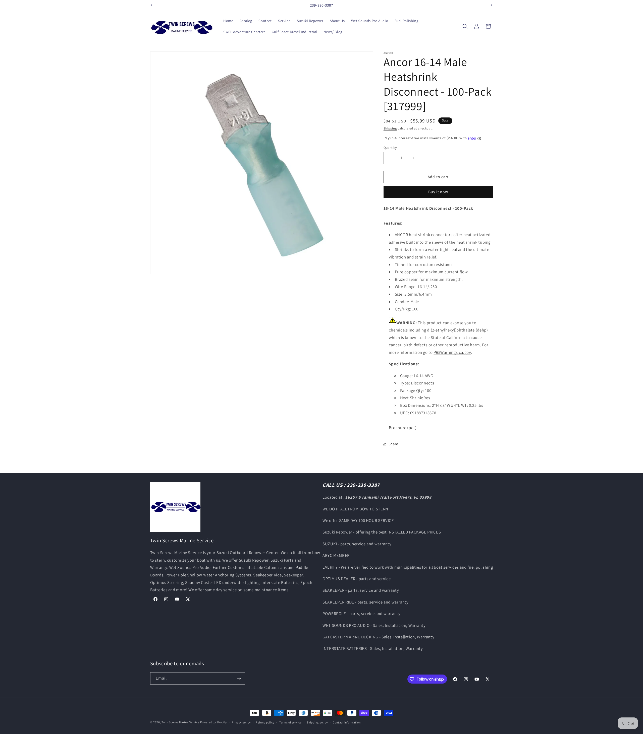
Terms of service (290, 722)
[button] (465, 26)
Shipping (390, 128)
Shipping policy (317, 722)
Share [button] (393, 443)
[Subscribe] (239, 678)
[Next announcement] (491, 5)
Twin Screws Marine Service (180, 722)
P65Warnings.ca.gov (452, 352)
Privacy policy (241, 722)
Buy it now (438, 191)
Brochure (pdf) (403, 427)
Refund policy (265, 722)
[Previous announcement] (151, 5)
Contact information (347, 722)
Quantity (390, 148)
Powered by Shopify (213, 722)
